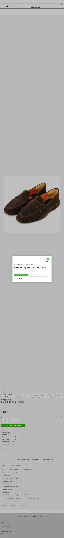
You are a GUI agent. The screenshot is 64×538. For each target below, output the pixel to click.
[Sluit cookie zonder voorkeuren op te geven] (48, 259)
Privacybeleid (47, 261)
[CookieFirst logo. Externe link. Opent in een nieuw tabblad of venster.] (14, 262)
